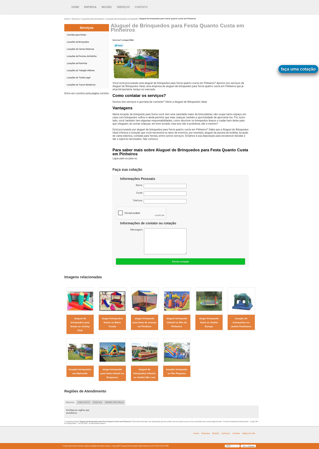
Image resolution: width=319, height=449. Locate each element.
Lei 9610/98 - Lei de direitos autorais (92, 423)
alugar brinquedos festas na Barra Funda (112, 322)
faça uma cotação (298, 69)
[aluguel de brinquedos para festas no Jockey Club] (80, 301)
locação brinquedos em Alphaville (80, 371)
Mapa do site (248, 433)
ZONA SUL (97, 402)
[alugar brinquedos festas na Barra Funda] (112, 301)
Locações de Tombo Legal (78, 77)
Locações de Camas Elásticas (80, 49)
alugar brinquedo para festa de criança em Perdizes (144, 322)
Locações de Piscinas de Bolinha (82, 56)
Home (75, 7)
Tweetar (118, 45)
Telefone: (138, 200)
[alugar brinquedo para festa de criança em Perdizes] (144, 301)
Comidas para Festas (76, 35)
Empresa (90, 7)
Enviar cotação (180, 261)
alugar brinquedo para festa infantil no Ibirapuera (112, 373)
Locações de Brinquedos (78, 42)
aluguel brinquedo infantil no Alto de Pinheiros (176, 322)
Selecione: (70, 402)
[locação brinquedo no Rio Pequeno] (176, 352)
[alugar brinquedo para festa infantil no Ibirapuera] (112, 352)
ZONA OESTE (83, 402)
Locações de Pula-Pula (77, 63)
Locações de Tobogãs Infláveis (81, 70)
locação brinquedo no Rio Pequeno (176, 371)
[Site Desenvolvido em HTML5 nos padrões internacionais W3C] (232, 446)
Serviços (123, 7)
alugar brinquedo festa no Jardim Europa (209, 322)
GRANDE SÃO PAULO (114, 402)
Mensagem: (137, 229)
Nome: (140, 185)
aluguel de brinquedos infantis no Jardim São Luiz (144, 373)
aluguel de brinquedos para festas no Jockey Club (80, 324)
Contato (141, 7)
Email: (140, 192)
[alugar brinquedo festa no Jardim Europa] (209, 301)
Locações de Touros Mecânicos (81, 85)
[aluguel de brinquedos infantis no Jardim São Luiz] (144, 352)
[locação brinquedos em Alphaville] (80, 352)
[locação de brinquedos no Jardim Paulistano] (241, 301)
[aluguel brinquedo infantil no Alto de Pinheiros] (176, 301)
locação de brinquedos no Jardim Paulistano (241, 322)
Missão (107, 7)
